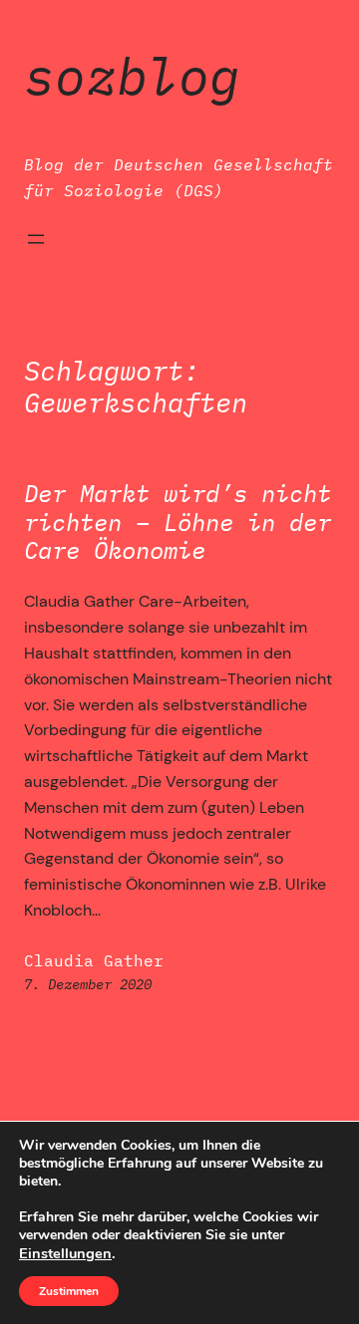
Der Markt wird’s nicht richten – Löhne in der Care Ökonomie (177, 522)
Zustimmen (69, 1291)
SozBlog (132, 76)
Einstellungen (65, 1253)
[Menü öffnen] (36, 239)
